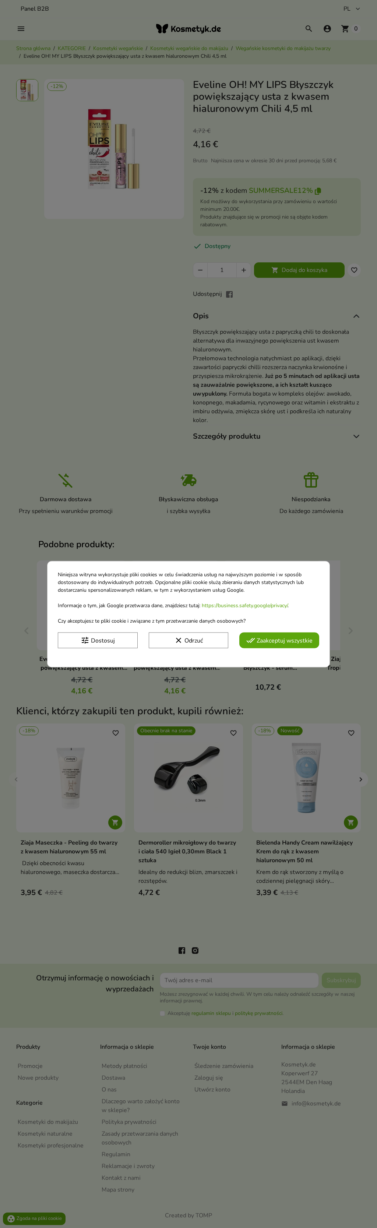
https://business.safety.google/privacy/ (245, 605)
